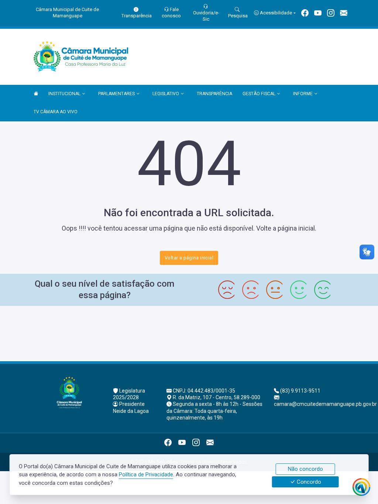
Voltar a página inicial (189, 257)
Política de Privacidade (146, 474)
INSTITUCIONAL (64, 93)
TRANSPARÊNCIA (214, 93)
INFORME (303, 93)
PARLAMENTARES (116, 93)
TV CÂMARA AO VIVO (56, 111)
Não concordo (305, 469)
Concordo (308, 482)
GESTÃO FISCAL (259, 93)
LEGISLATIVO (165, 93)
